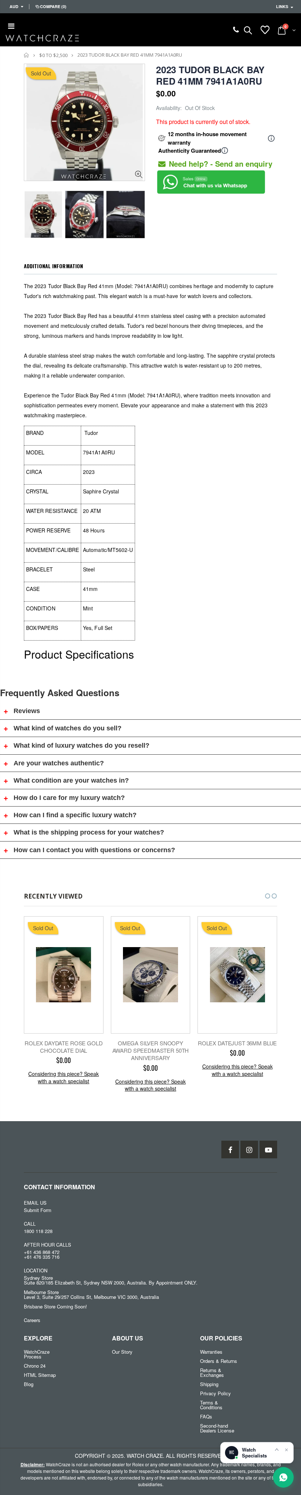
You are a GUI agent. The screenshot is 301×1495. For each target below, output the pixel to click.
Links (282, 6)
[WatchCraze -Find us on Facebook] (230, 1149)
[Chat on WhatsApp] (283, 1477)
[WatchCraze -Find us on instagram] (249, 1149)
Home (26, 55)
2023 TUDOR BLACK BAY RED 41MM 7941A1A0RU (210, 75)
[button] (261, 896)
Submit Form (37, 1210)
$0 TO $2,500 (53, 55)
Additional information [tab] (53, 266)
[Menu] (11, 25)
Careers (32, 1320)
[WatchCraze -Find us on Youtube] (268, 1149)
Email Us (35, 1202)
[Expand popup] (277, 1449)
